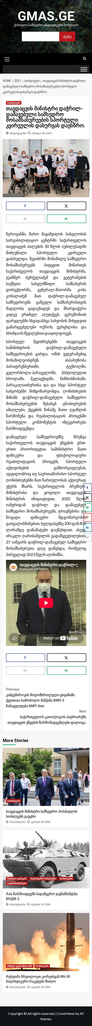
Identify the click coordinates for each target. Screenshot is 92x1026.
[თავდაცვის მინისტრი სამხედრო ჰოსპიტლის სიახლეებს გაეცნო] (46, 777)
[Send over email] (66, 218)
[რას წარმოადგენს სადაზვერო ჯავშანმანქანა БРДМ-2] (46, 859)
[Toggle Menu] (83, 69)
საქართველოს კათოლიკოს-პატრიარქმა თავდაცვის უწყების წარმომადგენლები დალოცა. (46, 716)
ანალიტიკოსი (18, 133)
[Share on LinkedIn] (87, 527)
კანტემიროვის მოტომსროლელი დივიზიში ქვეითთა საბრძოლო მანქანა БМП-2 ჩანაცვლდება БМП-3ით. (40, 697)
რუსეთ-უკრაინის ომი (19, 966)
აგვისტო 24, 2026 (40, 822)
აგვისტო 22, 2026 (40, 904)
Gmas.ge (46, 16)
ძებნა (67, 36)
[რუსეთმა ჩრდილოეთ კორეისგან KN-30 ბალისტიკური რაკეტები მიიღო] (46, 942)
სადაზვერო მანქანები (43, 878)
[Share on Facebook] (25, 206)
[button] (7, 58)
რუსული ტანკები (17, 878)
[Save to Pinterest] (87, 517)
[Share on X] (66, 206)
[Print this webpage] (25, 218)
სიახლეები (13, 102)
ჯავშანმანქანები (16, 883)
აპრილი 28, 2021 (41, 133)
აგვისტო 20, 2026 (40, 987)
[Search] (84, 58)
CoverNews (66, 1013)
